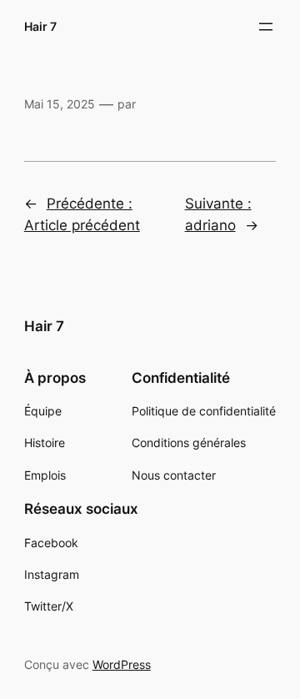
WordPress (121, 664)
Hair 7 (40, 26)
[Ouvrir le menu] (266, 27)
